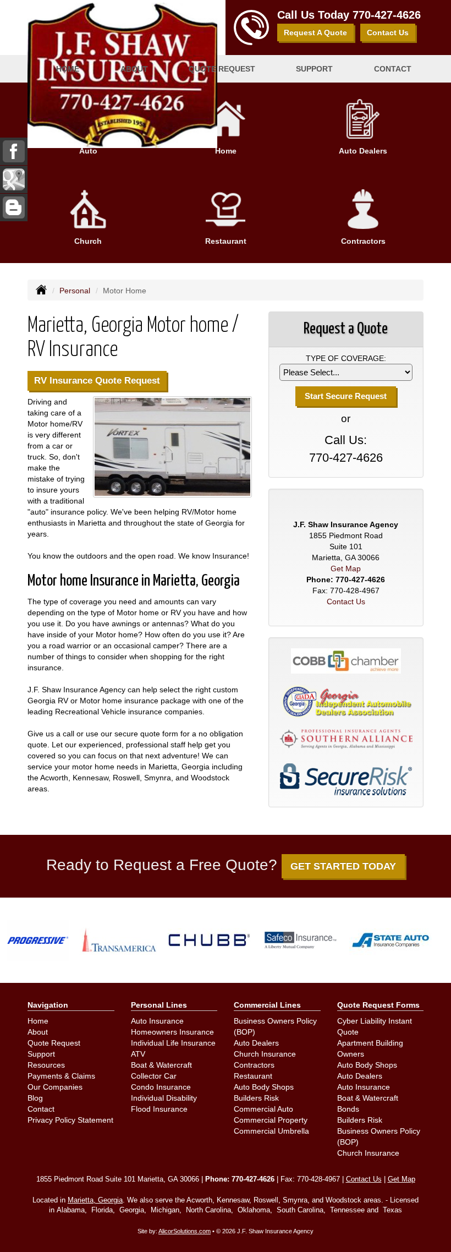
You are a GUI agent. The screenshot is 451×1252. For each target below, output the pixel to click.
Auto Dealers (256, 1042)
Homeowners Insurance (172, 1031)
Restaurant (253, 1075)
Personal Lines (159, 1004)
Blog (35, 1098)
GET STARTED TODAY (343, 866)
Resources (46, 1064)
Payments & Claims (61, 1075)
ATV (138, 1053)
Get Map (346, 568)
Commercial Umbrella (271, 1131)
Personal (74, 290)
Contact (392, 68)
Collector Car (154, 1075)
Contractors (254, 1064)
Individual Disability (164, 1098)
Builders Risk (256, 1098)
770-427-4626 (387, 15)
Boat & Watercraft (161, 1064)
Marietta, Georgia (95, 1200)
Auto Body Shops (264, 1086)
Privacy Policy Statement (70, 1120)
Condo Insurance (161, 1086)
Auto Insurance (157, 1020)
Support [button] (314, 68)
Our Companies (55, 1086)
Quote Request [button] (222, 68)
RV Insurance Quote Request (97, 380)
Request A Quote (315, 32)
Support (41, 1053)
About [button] (134, 68)
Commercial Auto (263, 1109)
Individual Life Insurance (173, 1042)
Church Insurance (265, 1053)
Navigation (48, 1004)
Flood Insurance (159, 1109)
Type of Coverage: (346, 358)
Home (67, 68)
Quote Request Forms (378, 1004)
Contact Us (388, 32)
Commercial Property (270, 1120)
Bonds (348, 1109)
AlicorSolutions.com (184, 1231)
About (38, 1031)
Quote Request (54, 1042)
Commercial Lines (267, 1004)
